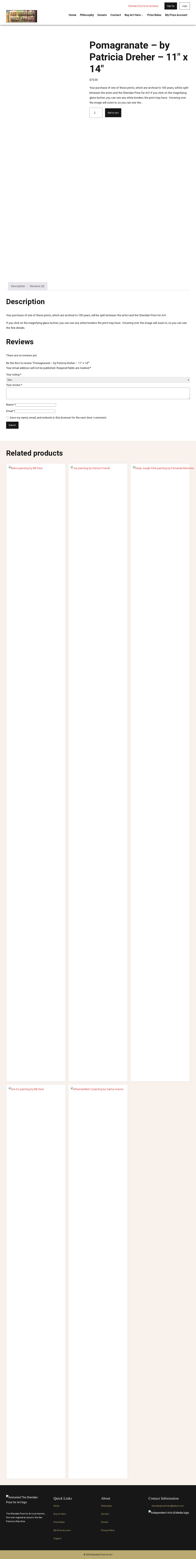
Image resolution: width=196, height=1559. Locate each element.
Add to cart (113, 113)
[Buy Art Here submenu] (142, 15)
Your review (14, 385)
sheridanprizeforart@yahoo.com (168, 1506)
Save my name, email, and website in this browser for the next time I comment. (58, 417)
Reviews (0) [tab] (37, 286)
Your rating (13, 374)
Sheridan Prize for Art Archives (143, 6)
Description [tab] (18, 286)
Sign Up (170, 6)
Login (184, 6)
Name (10, 404)
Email (10, 411)
